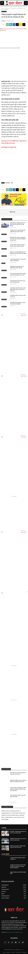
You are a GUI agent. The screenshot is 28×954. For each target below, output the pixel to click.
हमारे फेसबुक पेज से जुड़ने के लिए (8, 147)
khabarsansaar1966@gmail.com (14, 932)
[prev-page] (2, 310)
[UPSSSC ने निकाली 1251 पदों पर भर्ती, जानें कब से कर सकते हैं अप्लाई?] (5, 840)
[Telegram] (10, 24)
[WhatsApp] (7, 24)
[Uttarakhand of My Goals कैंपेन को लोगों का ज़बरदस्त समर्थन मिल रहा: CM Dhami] (5, 225)
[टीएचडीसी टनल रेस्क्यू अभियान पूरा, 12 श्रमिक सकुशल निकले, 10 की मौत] (5, 268)
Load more (13, 802)
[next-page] (5, 310)
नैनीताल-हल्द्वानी (7, 182)
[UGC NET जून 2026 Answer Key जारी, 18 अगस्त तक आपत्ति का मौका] (5, 833)
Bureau (4, 20)
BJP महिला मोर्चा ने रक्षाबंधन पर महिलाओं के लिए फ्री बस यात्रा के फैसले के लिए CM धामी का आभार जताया (18, 239)
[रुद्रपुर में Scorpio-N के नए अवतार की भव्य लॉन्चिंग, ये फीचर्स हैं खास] (5, 261)
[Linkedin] (12, 942)
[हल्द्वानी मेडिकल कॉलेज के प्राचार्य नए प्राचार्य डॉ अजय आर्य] (5, 297)
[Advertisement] (14, 65)
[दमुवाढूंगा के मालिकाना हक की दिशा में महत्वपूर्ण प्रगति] (5, 874)
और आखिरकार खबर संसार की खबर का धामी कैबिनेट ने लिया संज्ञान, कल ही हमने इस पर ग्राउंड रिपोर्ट (17, 289)
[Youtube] (22, 942)
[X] (17, 24)
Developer (22, 949)
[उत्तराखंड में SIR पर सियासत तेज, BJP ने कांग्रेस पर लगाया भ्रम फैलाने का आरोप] (5, 247)
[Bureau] (5, 212)
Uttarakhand (7, 8)
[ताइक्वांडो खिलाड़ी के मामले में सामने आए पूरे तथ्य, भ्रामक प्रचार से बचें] (5, 283)
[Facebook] (14, 24)
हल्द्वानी (12, 182)
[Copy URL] (23, 24)
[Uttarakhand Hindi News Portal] (14, 3)
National (3, 263)
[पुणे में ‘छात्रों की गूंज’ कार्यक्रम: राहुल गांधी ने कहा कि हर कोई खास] (5, 797)
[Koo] (20, 24)
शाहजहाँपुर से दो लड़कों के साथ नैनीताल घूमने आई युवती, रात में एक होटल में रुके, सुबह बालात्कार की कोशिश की (18, 866)
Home (2, 8)
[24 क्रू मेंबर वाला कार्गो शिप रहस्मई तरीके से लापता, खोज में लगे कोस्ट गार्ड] (5, 774)
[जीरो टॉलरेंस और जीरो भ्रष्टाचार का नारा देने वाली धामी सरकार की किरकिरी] (5, 304)
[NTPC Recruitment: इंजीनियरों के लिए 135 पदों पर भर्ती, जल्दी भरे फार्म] (5, 848)
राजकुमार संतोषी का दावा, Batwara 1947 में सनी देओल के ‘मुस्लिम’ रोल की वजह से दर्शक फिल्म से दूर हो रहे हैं (18, 789)
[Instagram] (8, 942)
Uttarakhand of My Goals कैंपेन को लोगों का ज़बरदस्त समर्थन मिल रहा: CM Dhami (17, 224)
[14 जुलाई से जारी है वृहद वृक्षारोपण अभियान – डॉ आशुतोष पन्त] (5, 859)
